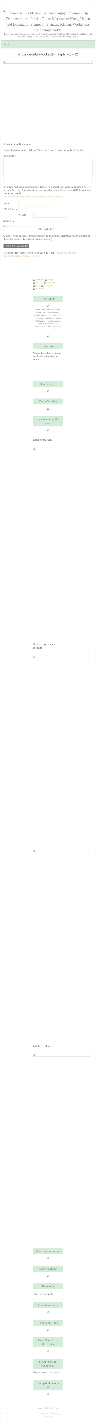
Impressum (49, 1416)
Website (22, 215)
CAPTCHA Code (45, 229)
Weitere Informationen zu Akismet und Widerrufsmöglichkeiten (33, 196)
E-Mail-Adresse (10, 211)
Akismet (63, 190)
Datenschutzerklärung (49, 1413)
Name (7, 203)
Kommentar (10, 156)
